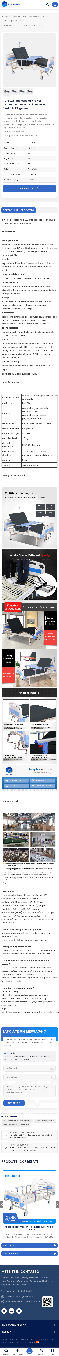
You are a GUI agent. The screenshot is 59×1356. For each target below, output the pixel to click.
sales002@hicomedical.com (26, 1296)
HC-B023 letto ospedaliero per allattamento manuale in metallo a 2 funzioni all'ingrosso (27, 1058)
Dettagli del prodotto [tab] (18, 210)
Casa (6, 16)
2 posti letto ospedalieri (44, 1120)
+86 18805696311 (24, 1291)
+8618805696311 (32, 1301)
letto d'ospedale (10, 21)
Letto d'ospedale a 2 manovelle (16, 1125)
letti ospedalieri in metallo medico (17, 1120)
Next (57, 1204)
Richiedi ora (27, 188)
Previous (1, 1204)
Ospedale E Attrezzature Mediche (26, 16)
